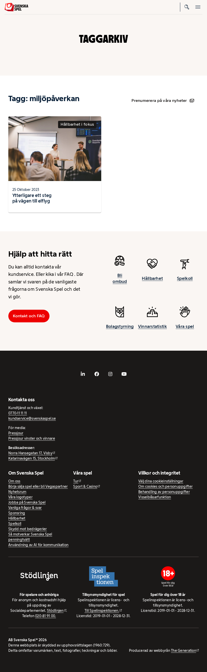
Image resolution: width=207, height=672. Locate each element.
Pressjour (15, 433)
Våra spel (185, 326)
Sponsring (16, 513)
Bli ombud (120, 278)
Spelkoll (185, 278)
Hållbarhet (152, 278)
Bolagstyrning (120, 326)
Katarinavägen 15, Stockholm (31, 458)
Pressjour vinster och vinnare (31, 438)
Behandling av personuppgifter (164, 491)
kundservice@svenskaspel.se (32, 418)
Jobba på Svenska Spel (27, 502)
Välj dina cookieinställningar (160, 481)
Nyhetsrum (17, 491)
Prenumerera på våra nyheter (159, 100)
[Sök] (186, 7)
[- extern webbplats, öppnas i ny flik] (82, 373)
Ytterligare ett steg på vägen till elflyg (31, 198)
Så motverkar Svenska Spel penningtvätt (30, 537)
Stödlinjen (55, 610)
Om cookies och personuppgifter (165, 486)
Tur (75, 481)
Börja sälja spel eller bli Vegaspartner (38, 486)
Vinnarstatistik (152, 326)
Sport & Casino (85, 486)
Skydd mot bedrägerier (27, 529)
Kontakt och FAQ (29, 315)
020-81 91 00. (45, 616)
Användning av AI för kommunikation (38, 545)
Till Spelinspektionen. (102, 610)
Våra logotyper (20, 497)
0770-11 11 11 (17, 413)
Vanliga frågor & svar (25, 507)
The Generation (183, 650)
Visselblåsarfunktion (154, 497)
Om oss (14, 481)
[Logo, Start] (16, 7)
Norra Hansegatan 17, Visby (30, 453)
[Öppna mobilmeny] (197, 7)
